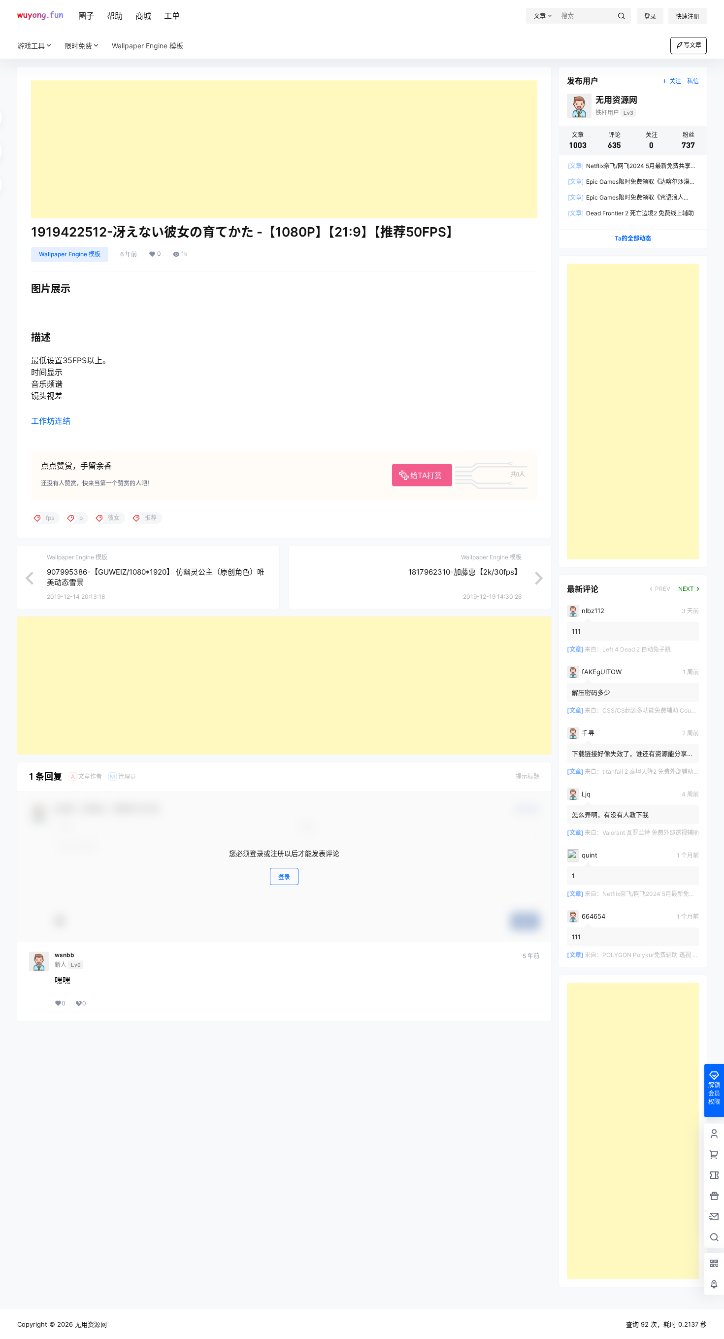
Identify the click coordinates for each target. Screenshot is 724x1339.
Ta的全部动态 (633, 238)
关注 (675, 81)
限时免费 (78, 45)
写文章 (692, 45)
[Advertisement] (284, 149)
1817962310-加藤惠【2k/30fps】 (465, 572)
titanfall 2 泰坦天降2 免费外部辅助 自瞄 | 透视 (663, 771)
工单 (172, 16)
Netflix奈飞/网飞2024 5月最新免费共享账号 (660, 893)
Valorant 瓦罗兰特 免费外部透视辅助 (650, 832)
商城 (143, 16)
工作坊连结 (50, 421)
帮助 (115, 16)
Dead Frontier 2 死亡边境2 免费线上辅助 (631, 213)
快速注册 (687, 16)
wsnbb (64, 955)
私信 (693, 81)
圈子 (86, 16)
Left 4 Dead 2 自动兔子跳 (636, 649)
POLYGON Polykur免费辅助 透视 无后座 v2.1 (662, 955)
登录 (650, 16)
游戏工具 (31, 45)
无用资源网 (90, 1324)
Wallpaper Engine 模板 (69, 254)
